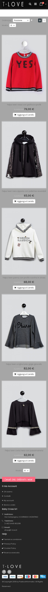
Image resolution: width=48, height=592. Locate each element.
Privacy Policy (10, 544)
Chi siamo (8, 491)
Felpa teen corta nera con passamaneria (24, 450)
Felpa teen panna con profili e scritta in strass (24, 277)
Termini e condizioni (12, 539)
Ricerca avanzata (11, 552)
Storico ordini (9, 505)
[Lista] (44, 20)
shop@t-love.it (10, 530)
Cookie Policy (10, 548)
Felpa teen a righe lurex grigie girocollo (24, 364)
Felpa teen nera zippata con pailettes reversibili (24, 191)
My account (9, 500)
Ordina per (6, 20)
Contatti (7, 496)
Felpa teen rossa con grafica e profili (24, 104)
